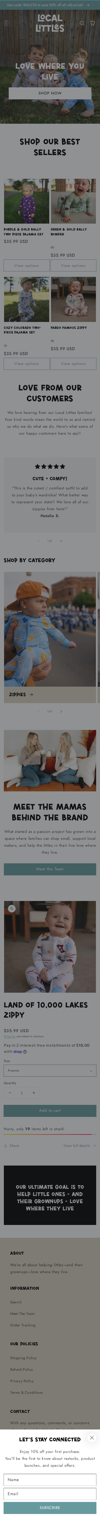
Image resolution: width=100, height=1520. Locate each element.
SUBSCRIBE (50, 1508)
